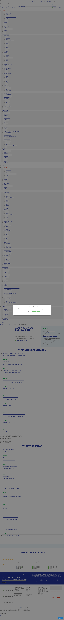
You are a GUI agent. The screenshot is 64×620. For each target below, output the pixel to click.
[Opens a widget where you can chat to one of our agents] (60, 618)
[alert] (32, 310)
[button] (32, 313)
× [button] (49, 305)
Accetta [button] (36, 311)
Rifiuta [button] (28, 311)
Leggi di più (43, 309)
